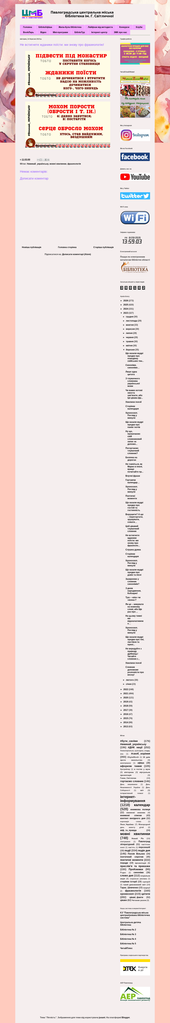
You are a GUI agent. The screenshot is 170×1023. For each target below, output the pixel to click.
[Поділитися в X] (43, 159)
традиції (146, 888)
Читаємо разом (139, 900)
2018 (126, 706)
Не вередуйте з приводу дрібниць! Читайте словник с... (134, 654)
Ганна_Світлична (128, 778)
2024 (126, 309)
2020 (126, 697)
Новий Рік (137, 838)
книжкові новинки (135, 813)
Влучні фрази (133, 476)
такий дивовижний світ (134, 885)
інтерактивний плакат (131, 793)
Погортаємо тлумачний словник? (132, 450)
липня (129, 333)
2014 (126, 722)
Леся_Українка (127, 824)
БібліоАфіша (45, 27)
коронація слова (130, 822)
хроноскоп (127, 893)
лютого (130, 680)
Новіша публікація (31, 247)
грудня (130, 317)
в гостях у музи (142, 769)
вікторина (129, 772)
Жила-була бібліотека (70, 27)
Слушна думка (133, 550)
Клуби (139, 27)
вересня (130, 329)
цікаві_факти (136, 897)
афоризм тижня (131, 766)
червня (130, 337)
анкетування (125, 763)
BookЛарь (28, 32)
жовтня (130, 325)
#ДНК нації (135, 747)
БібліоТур (80, 32)
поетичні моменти (131, 859)
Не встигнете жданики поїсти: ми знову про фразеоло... (133, 540)
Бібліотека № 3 (128, 934)
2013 (126, 726)
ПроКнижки (136, 869)
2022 (126, 689)
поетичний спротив (131, 857)
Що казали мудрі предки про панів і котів (134, 424)
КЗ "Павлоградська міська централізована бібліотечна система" (135, 915)
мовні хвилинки (58, 164)
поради (124, 863)
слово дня (126, 875)
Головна (27, 27)
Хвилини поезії (134, 402)
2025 (126, 305)
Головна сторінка (67, 247)
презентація (140, 863)
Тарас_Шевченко (129, 887)
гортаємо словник (131, 781)
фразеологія (74, 164)
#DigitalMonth (133, 757)
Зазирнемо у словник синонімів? (132, 581)
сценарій (146, 882)
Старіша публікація (103, 247)
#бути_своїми (129, 741)
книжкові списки (131, 815)
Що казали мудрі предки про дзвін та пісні (134, 572)
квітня (129, 345)
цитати (145, 893)
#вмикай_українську (37, 164)
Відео (43, 32)
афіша (141, 763)
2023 (126, 313)
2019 (126, 702)
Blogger (126, 1017)
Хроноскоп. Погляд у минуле (132, 415)
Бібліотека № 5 (128, 943)
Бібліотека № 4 (128, 939)
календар (142, 805)
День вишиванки (128, 784)
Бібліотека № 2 (128, 930)
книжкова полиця (140, 809)
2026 (126, 300)
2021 (126, 693)
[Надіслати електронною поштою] (38, 159)
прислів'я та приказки (135, 866)
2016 (126, 714)
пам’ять (131, 847)
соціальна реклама (138, 879)
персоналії (144, 847)
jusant (102, 1017)
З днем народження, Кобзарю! (133, 590)
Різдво (123, 873)
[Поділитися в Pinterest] (48, 159)
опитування (125, 842)
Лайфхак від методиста (100, 27)
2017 (126, 710)
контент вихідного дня (132, 818)
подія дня (144, 850)
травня (130, 341)
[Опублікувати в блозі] (40, 159)
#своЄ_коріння (140, 753)
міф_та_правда (128, 830)
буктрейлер (125, 769)
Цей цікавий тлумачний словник (132, 528)
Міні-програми (60, 32)
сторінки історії (128, 881)
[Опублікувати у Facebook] (45, 159)
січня (129, 684)
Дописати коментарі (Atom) (76, 254)
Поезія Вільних (136, 854)
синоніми (139, 872)
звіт (142, 790)
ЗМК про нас (120, 32)
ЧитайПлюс (126, 948)
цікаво (123, 900)
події (128, 850)
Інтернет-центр (99, 32)
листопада (132, 321)
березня (130, 350)
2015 (126, 718)
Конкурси (124, 27)
